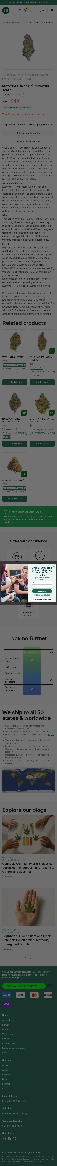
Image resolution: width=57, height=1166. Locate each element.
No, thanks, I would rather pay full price (42, 599)
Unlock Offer (42, 591)
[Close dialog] (54, 565)
